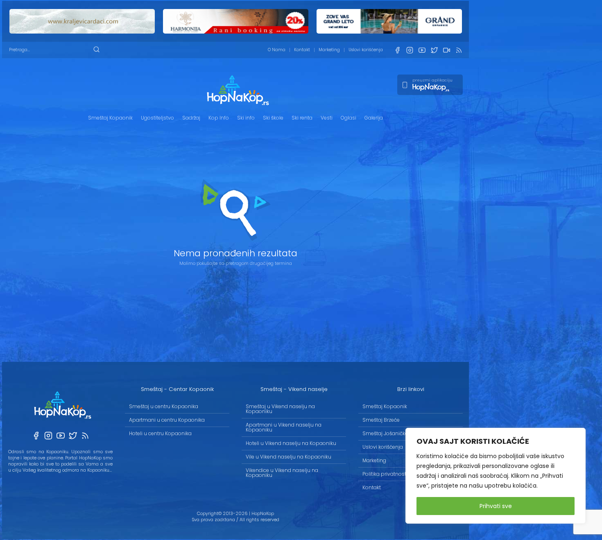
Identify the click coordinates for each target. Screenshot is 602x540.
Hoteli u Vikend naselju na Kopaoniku (291, 443)
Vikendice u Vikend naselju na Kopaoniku (282, 473)
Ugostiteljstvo (157, 117)
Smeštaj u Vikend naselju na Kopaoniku (280, 409)
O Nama (276, 50)
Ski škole (273, 117)
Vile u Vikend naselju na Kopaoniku (288, 456)
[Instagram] (409, 50)
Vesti (327, 117)
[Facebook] (397, 50)
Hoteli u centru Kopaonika (160, 433)
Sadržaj (191, 117)
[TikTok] (446, 50)
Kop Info (218, 117)
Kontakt (302, 50)
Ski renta (302, 117)
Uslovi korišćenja (366, 50)
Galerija (373, 117)
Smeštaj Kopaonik (110, 117)
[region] (495, 476)
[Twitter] (434, 50)
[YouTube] (422, 50)
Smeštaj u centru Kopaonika (163, 406)
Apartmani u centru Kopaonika (167, 419)
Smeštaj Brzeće (381, 419)
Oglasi (348, 117)
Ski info (246, 117)
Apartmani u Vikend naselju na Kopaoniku (283, 427)
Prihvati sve (496, 506)
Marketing (329, 50)
